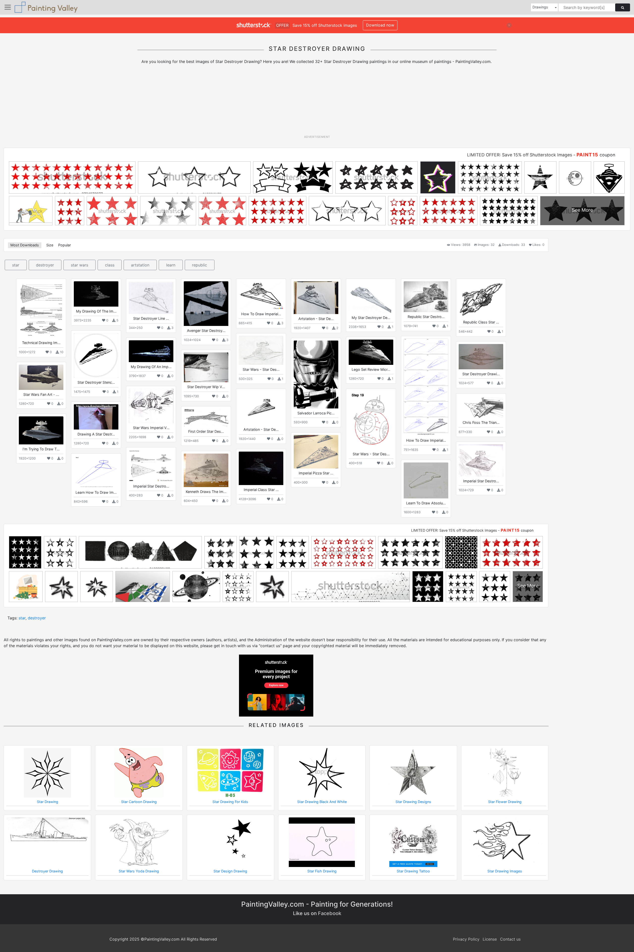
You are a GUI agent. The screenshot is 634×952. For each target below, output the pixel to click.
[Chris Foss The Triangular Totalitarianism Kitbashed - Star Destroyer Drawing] (481, 407)
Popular (64, 245)
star (15, 264)
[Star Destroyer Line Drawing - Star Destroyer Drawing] (151, 297)
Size (49, 245)
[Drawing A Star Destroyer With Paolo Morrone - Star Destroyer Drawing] (96, 416)
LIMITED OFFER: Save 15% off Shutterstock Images (519, 154)
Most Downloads (24, 245)
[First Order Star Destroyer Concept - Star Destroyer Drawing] (206, 418)
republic (199, 264)
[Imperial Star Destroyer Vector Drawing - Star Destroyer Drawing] (151, 465)
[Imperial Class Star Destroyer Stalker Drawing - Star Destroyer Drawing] (261, 468)
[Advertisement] (317, 101)
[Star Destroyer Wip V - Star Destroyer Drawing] (206, 367)
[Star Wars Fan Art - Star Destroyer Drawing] (41, 377)
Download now (380, 25)
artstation (140, 264)
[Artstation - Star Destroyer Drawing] (316, 297)
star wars (79, 264)
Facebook (329, 913)
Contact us (510, 939)
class (109, 264)
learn (170, 264)
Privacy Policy (466, 939)
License (490, 939)
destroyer (45, 264)
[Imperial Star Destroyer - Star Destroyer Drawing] (481, 460)
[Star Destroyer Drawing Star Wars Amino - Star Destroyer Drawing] (481, 356)
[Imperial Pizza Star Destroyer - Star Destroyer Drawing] (316, 451)
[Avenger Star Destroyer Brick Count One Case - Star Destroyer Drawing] (206, 303)
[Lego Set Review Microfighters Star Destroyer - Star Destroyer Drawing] (371, 352)
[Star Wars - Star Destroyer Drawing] (261, 350)
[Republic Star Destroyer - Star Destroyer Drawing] (426, 296)
